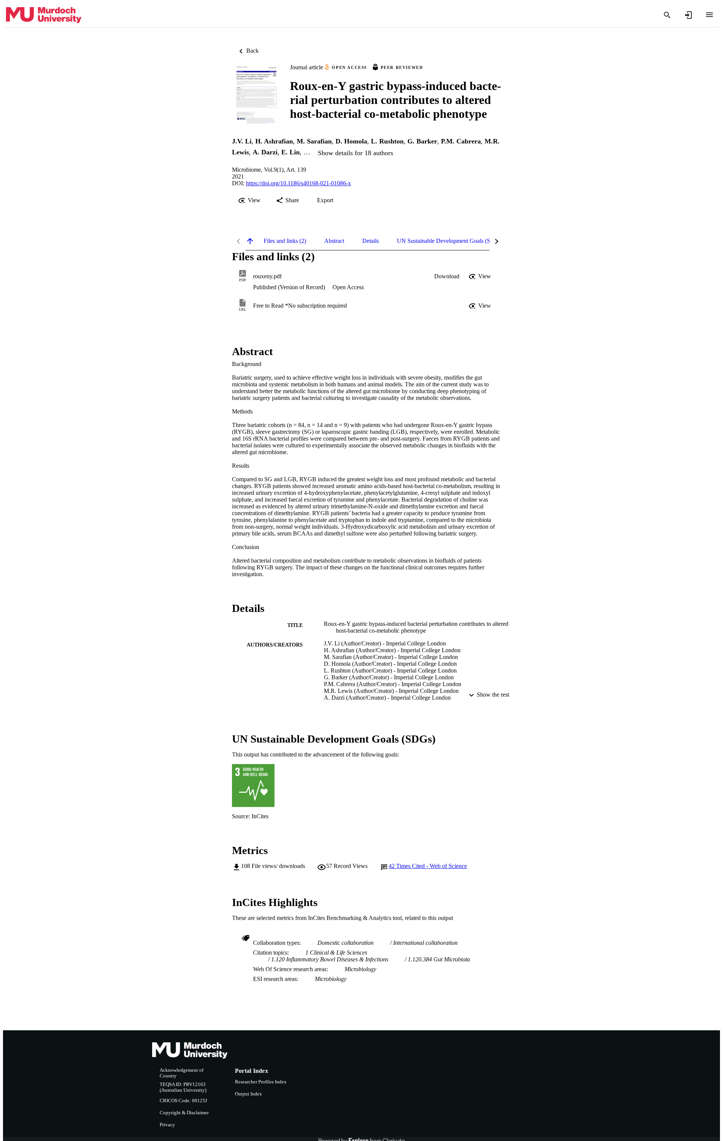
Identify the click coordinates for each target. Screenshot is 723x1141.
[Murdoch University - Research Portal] (43, 15)
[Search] (667, 15)
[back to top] (250, 241)
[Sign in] (688, 15)
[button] (447, 276)
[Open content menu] (709, 14)
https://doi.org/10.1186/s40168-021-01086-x (298, 183)
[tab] (285, 241)
